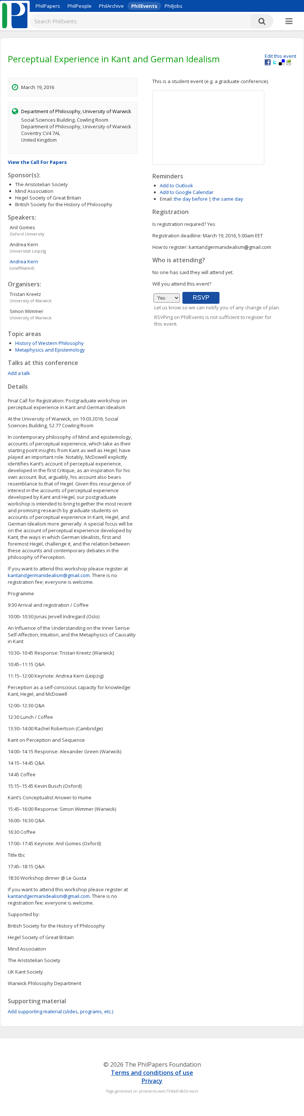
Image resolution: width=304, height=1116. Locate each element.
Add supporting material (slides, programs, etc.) (60, 1011)
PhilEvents (144, 6)
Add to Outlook (176, 185)
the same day (227, 198)
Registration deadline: (177, 235)
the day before (191, 198)
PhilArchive (111, 6)
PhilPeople (79, 6)
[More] (289, 21)
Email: (166, 198)
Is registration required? (179, 224)
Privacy (152, 1081)
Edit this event (280, 56)
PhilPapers (48, 6)
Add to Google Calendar (187, 192)
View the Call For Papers (37, 162)
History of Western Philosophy (49, 343)
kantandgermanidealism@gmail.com (49, 575)
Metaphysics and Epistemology (50, 349)
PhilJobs (173, 6)
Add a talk (19, 373)
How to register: (170, 247)
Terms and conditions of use (152, 1073)
